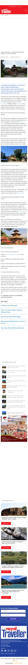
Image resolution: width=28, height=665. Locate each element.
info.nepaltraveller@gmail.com (9, 653)
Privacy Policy (14, 661)
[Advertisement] (14, 36)
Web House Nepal (17, 663)
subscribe (13, 619)
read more (6, 523)
